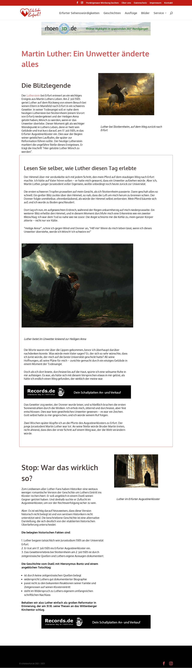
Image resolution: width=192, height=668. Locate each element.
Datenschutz (140, 3)
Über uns (126, 3)
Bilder (145, 13)
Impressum (155, 3)
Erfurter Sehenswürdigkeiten (79, 13)
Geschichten (112, 13)
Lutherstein (33, 95)
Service (159, 13)
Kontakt (168, 3)
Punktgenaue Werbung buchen (102, 3)
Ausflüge (131, 13)
